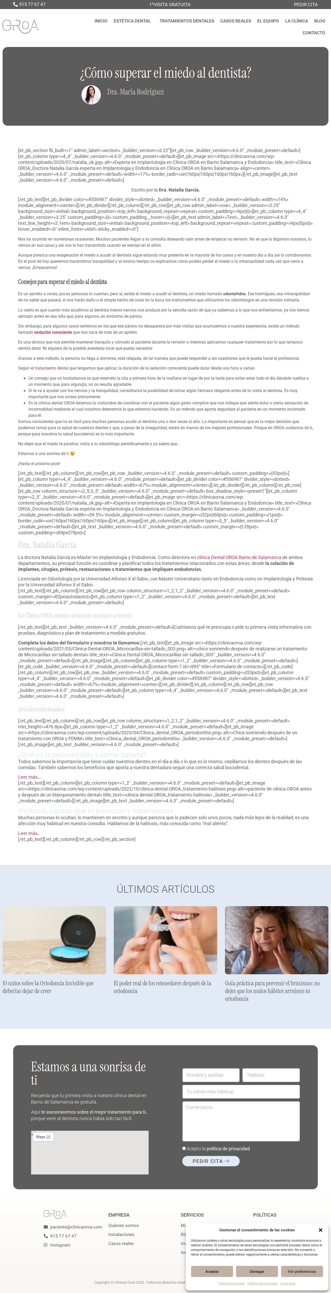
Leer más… (29, 777)
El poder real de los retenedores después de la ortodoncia (162, 987)
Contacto (314, 32)
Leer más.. (29, 833)
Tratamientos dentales (187, 20)
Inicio (101, 20)
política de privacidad (228, 1148)
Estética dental (132, 20)
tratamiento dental (52, 368)
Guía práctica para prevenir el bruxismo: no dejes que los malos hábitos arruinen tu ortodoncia (272, 991)
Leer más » (10, 998)
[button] (320, 1230)
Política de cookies (232, 1283)
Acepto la (218, 1148)
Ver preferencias (302, 1271)
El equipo (268, 20)
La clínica (296, 20)
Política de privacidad (262, 1283)
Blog (319, 20)
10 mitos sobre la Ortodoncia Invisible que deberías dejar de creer (48, 987)
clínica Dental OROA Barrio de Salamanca (239, 557)
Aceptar (212, 1271)
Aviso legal (288, 1283)
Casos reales (235, 20)
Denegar (257, 1271)
